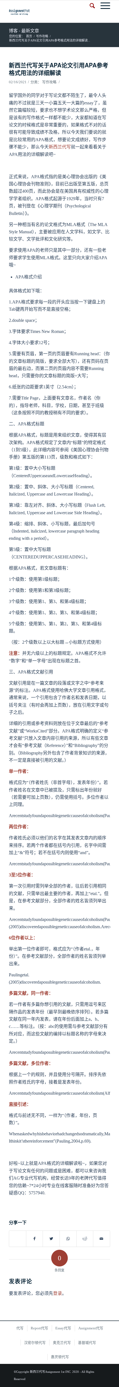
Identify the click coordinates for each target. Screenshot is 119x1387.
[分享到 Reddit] (85, 1239)
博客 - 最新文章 (24, 30)
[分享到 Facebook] (34, 1239)
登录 (57, 1293)
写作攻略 (49, 82)
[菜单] (102, 5)
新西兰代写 (60, 146)
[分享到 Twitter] (51, 1239)
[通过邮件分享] (101, 1239)
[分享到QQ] (17, 1236)
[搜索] (89, 5)
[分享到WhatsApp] (68, 1239)
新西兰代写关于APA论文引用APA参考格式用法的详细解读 (58, 69)
